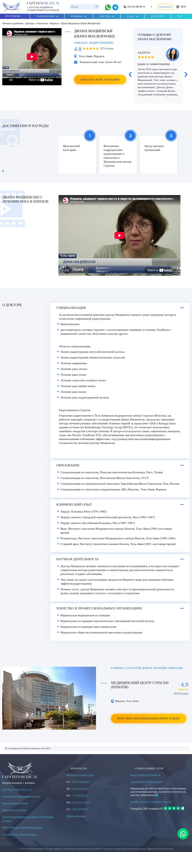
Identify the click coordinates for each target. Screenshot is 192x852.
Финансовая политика (14, 810)
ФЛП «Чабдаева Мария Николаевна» (22, 827)
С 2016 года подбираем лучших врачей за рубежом (43, 8)
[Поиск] (96, 6)
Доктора (104, 16)
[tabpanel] (77, 154)
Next (186, 74)
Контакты (157, 16)
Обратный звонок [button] (76, 816)
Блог (180, 16)
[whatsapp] (183, 833)
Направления (45, 16)
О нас (130, 16)
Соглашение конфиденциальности (20, 796)
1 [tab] (3, 171)
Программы (12, 16)
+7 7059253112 (79, 795)
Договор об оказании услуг (17, 789)
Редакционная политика (15, 803)
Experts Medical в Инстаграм (146, 781)
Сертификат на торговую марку (19, 834)
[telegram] (115, 7)
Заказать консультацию (100, 79)
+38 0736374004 (80, 781)
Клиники (77, 16)
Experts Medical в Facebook (145, 775)
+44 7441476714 (80, 802)
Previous (130, 74)
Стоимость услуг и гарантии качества (150, 801)
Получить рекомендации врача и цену (148, 718)
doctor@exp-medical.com (80, 775)
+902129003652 (79, 788)
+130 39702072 (79, 809)
